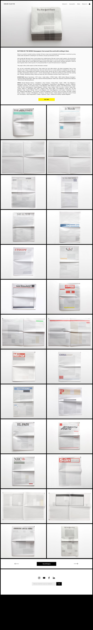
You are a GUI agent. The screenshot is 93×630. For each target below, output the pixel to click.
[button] (89, 4)
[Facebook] (49, 577)
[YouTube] (44, 577)
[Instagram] (39, 577)
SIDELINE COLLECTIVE (9, 4)
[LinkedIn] (53, 577)
